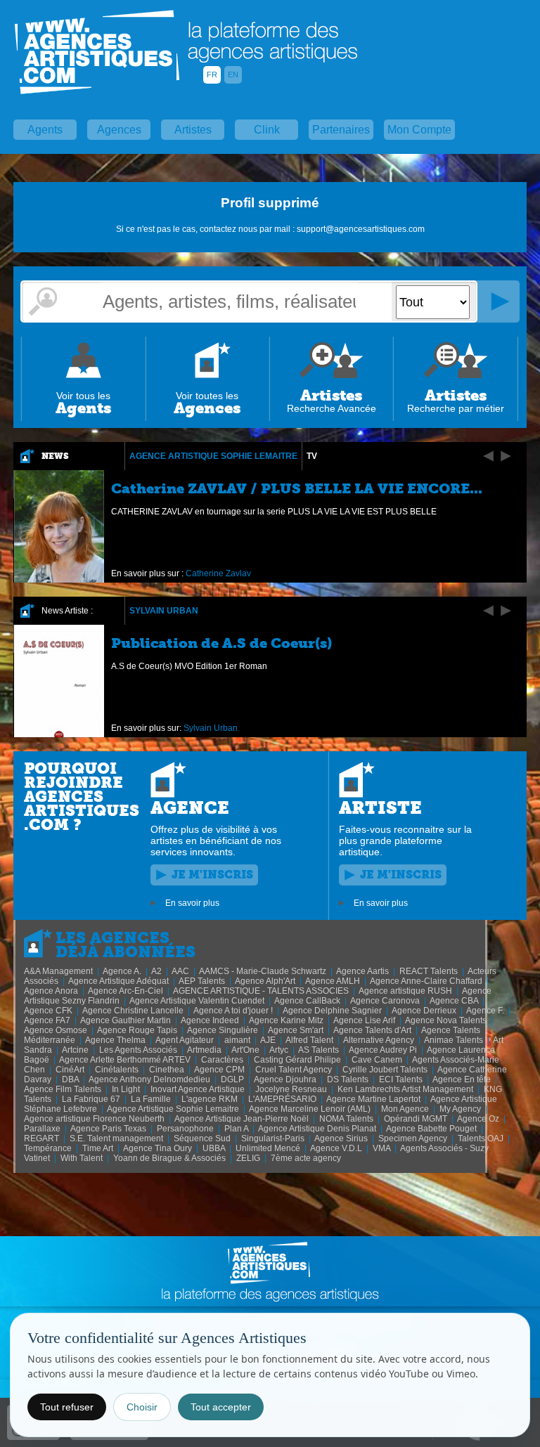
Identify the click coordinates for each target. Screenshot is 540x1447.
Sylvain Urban (163, 611)
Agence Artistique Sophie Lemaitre (213, 456)
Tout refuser (67, 1407)
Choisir (142, 1407)
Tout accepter (221, 1407)
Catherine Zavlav (218, 573)
